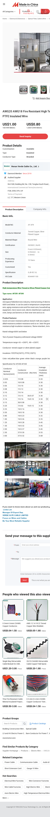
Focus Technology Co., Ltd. (32, 807)
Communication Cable (29, 762)
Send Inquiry (25, 136)
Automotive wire (9, 738)
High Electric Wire (33, 787)
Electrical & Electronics (17, 19)
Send (25, 580)
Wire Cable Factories (13, 787)
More (5, 798)
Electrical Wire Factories (14, 781)
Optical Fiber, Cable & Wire (37, 19)
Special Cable (31, 728)
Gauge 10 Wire (32, 768)
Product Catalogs (39, 723)
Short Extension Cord (13, 768)
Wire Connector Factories (39, 781)
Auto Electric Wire (11, 793)
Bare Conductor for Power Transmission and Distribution (37, 733)
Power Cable (10, 762)
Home (5, 19)
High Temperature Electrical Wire (36, 793)
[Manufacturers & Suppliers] (25, 4)
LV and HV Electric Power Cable (14, 733)
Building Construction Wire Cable (14, 728)
